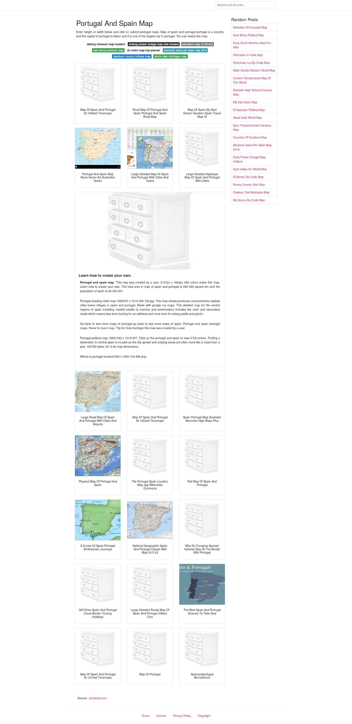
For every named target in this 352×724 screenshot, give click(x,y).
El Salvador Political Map (249, 110)
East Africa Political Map (248, 35)
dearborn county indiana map (132, 56)
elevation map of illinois (197, 44)
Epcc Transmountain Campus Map (252, 127)
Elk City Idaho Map (245, 102)
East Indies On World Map (250, 169)
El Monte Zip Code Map (248, 177)
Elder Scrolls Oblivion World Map (254, 70)
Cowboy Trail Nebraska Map (251, 192)
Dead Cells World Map (247, 117)
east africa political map (108, 50)
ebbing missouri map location (106, 44)
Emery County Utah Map (249, 184)
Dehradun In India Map (248, 55)
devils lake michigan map (170, 56)
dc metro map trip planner (143, 50)
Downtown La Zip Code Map (251, 62)
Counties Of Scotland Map (250, 137)
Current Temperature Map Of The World (252, 80)
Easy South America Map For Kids (252, 45)
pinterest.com (98, 698)
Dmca (145, 716)
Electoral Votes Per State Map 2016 (252, 147)
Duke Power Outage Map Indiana (249, 159)
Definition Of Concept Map (250, 27)
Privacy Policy (182, 716)
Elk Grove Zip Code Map (249, 200)
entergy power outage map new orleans (154, 44)
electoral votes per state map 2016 (185, 50)
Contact (161, 716)
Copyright (204, 716)
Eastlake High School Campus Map (252, 92)
